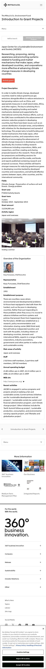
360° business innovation (7, 475)
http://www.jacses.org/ (12, 381)
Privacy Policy (21, 645)
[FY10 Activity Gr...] (43, 429)
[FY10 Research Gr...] (2, 429)
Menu (4, 28)
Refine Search (12, 38)
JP (31, 5)
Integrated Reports (32, 493)
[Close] (43, 628)
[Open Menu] (41, 5)
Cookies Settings (23, 652)
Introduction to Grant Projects (33, 38)
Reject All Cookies (23, 658)
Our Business (29, 474)
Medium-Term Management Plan (9, 494)
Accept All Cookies (23, 665)
